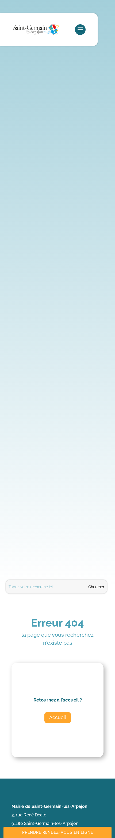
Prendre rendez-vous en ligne (57, 832)
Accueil (57, 717)
